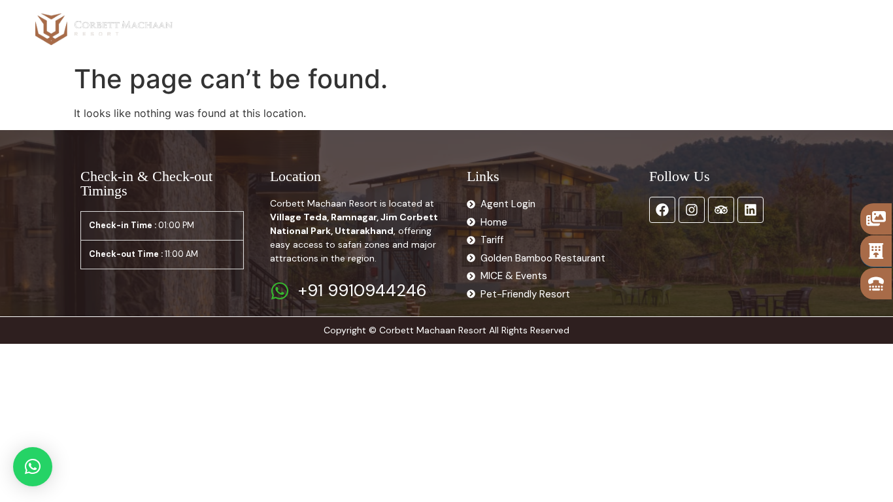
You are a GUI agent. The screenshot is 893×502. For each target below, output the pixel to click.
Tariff (334, 28)
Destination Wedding (543, 28)
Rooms (268, 28)
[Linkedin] (750, 210)
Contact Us (642, 28)
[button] (32, 466)
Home (216, 28)
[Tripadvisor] (721, 210)
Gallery (386, 28)
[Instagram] (692, 210)
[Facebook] (662, 210)
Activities (448, 28)
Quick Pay (714, 28)
